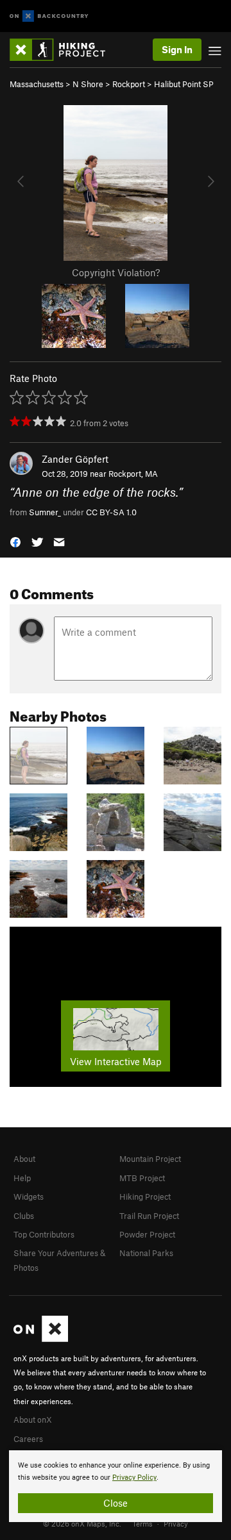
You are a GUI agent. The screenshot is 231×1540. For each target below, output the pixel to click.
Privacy (176, 1523)
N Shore (88, 84)
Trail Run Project (149, 1216)
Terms (142, 1523)
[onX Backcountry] (49, 16)
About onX (32, 1419)
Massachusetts (37, 84)
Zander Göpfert (75, 459)
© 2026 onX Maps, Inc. (82, 1523)
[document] (115, 1486)
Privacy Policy (134, 1477)
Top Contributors (43, 1234)
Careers (28, 1439)
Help (22, 1178)
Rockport (128, 84)
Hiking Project (145, 1196)
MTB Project (142, 1178)
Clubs (23, 1216)
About (24, 1159)
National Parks (146, 1253)
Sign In (177, 49)
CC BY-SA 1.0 (111, 512)
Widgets (28, 1196)
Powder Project (147, 1234)
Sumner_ (45, 512)
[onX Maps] (40, 1339)
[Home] (64, 49)
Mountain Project (150, 1159)
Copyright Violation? (116, 272)
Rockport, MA (133, 473)
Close (115, 1503)
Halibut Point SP (184, 84)
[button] (15, 541)
